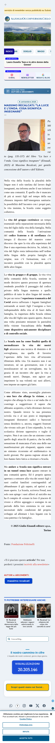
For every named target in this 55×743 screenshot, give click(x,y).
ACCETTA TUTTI (25, 738)
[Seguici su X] (37, 705)
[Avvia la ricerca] (9, 639)
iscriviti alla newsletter (36, 564)
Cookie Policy (26, 719)
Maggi (34, 51)
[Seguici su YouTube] (30, 705)
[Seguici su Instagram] (24, 705)
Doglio (21, 51)
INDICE (9, 51)
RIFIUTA (26, 732)
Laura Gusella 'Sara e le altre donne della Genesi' (27, 63)
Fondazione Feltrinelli (23, 544)
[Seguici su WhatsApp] (10, 705)
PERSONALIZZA (25, 725)
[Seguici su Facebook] (44, 705)
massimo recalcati (18, 581)
